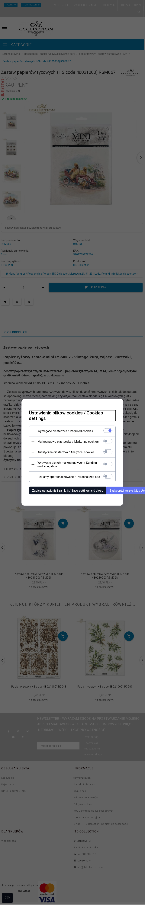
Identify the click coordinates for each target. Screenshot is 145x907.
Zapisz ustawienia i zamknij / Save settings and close (67, 490)
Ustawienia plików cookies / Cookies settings (66, 415)
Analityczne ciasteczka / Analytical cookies (66, 452)
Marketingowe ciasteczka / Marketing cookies (68, 441)
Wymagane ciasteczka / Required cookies (65, 431)
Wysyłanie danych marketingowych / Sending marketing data (67, 464)
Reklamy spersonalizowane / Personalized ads (68, 477)
